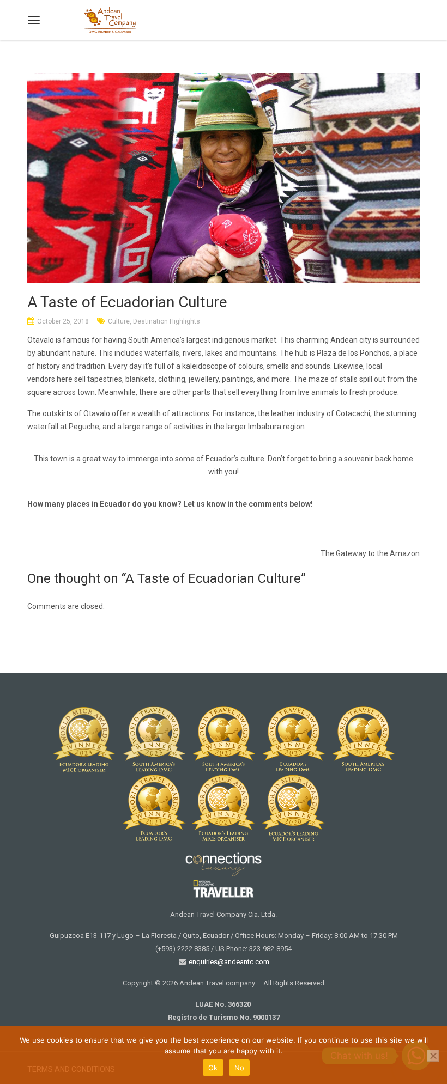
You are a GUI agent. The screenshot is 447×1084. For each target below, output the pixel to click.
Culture (119, 321)
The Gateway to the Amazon (370, 553)
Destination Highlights (166, 321)
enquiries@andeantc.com (228, 962)
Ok (213, 1067)
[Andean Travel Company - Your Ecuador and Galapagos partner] (110, 18)
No (239, 1067)
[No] (433, 1056)
